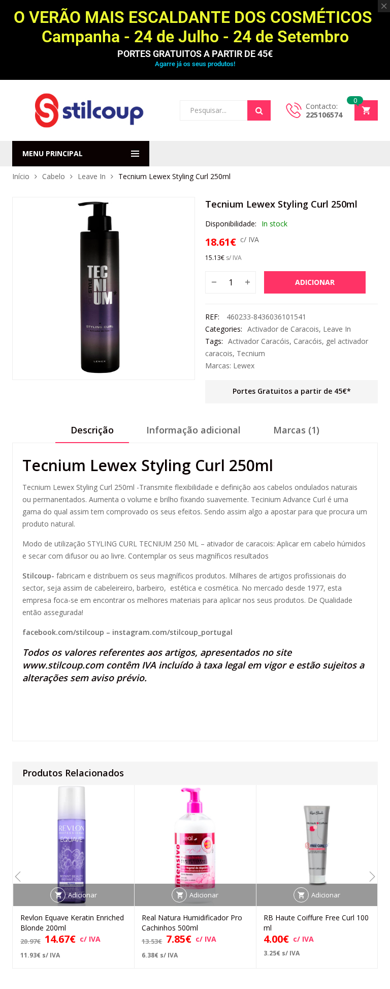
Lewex (243, 365)
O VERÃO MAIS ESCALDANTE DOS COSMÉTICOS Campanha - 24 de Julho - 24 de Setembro (195, 27)
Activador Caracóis (258, 341)
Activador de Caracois (283, 329)
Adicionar (315, 282)
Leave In (92, 176)
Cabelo (53, 176)
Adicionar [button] (82, 894)
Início (20, 176)
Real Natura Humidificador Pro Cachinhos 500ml (192, 923)
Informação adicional (193, 430)
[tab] (92, 433)
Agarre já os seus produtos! (195, 64)
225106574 (324, 115)
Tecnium (251, 353)
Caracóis (308, 341)
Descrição (92, 430)
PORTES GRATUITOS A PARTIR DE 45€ (195, 53)
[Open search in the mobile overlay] (225, 110)
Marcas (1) (296, 430)
